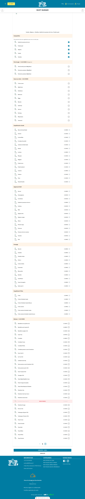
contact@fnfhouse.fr (29, 463)
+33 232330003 (28, 460)
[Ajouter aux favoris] (82, 10)
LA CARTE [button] (11, 3)
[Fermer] (2, 10)
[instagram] (68, 461)
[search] (5, 3)
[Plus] (69, 130)
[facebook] (64, 461)
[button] (62, 4)
